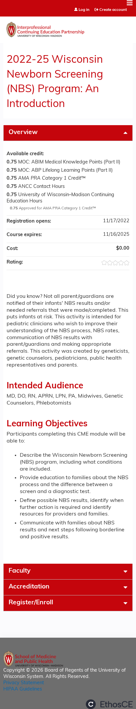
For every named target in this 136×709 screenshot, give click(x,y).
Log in (84, 10)
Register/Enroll (31, 603)
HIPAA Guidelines (22, 689)
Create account (113, 10)
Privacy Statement (23, 683)
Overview (23, 132)
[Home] (68, 28)
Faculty (19, 571)
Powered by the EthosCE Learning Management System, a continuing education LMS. (109, 704)
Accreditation (29, 587)
